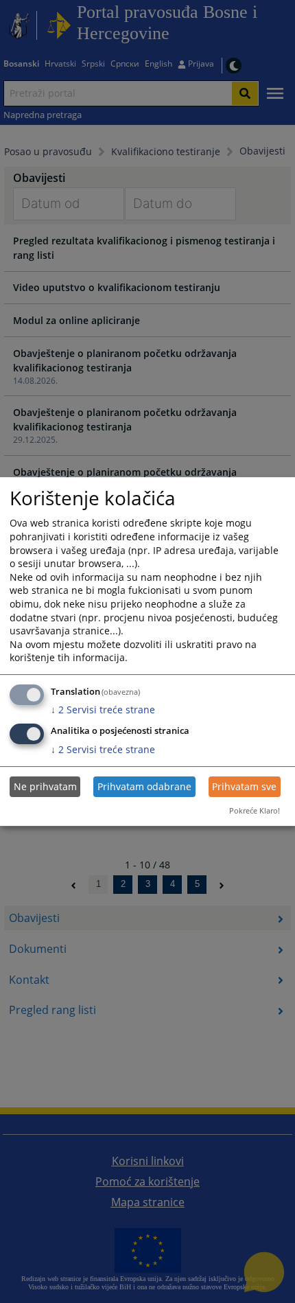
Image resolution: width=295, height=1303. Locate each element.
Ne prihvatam (45, 786)
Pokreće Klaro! (254, 810)
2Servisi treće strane (103, 709)
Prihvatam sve (244, 786)
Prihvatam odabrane (144, 786)
